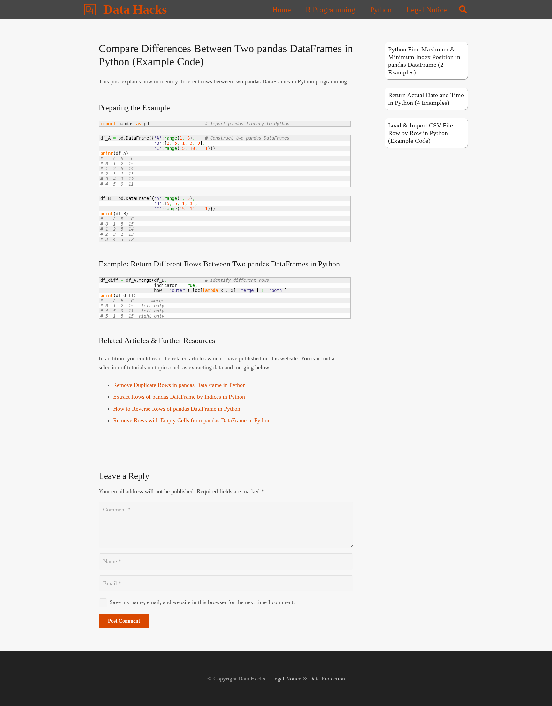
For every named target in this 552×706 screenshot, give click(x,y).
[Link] (90, 9)
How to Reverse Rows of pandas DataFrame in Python (176, 408)
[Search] (463, 10)
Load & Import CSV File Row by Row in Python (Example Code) (420, 133)
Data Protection (327, 678)
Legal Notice (286, 678)
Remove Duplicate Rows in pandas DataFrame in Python (179, 385)
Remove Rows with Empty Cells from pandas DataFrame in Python (192, 420)
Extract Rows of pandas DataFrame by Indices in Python (179, 397)
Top (536, 690)
